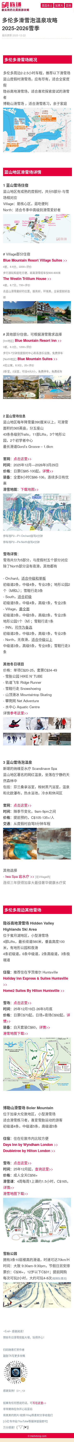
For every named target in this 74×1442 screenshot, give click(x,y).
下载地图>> (30, 489)
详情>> (47, 470)
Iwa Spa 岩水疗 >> (19, 876)
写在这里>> (39, 1403)
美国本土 (47, 5)
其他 (68, 5)
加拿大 (59, 5)
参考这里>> (19, 712)
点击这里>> (23, 458)
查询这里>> (44, 1168)
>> (35, 260)
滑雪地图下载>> (15, 1033)
